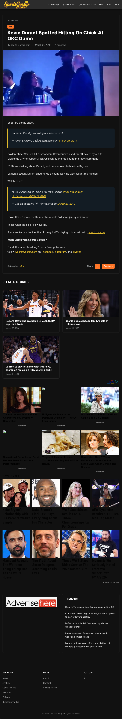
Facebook (47, 251)
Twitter (77, 251)
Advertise (53, 4)
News (5, 678)
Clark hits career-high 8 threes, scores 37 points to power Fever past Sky (90, 615)
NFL (101, 4)
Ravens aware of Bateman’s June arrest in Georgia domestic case (86, 635)
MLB (117, 4)
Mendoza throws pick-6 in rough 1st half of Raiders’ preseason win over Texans (87, 645)
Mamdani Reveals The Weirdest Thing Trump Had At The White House (15, 568)
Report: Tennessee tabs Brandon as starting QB (89, 607)
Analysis (6, 683)
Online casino (87, 4)
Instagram (60, 251)
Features (7, 692)
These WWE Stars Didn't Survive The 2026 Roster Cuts (75, 564)
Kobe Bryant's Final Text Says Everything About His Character (44, 516)
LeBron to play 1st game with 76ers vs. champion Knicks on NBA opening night (28, 368)
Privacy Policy (50, 687)
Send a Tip (69, 4)
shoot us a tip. (97, 232)
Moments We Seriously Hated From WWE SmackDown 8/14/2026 (103, 568)
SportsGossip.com (26, 251)
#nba (66, 191)
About (46, 678)
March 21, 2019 (68, 140)
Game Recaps (9, 687)
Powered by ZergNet (111, 582)
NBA (109, 4)
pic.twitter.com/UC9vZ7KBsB (29, 196)
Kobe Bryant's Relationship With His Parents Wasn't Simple (16, 516)
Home (10, 20)
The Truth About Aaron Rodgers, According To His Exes (44, 566)
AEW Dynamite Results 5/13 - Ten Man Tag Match (105, 514)
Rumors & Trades (11, 702)
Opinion (6, 697)
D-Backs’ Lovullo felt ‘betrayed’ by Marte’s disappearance (86, 625)
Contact (47, 683)
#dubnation (76, 191)
